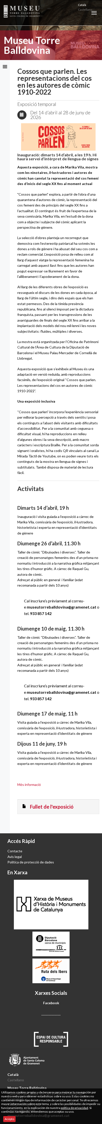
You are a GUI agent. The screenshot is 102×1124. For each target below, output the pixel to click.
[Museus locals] (51, 944)
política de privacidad (74, 1108)
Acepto (9, 1119)
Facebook (50, 1003)
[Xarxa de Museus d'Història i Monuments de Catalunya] (51, 904)
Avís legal (14, 857)
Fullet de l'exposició (52, 807)
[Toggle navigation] (94, 12)
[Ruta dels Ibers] (51, 971)
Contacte (14, 851)
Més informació (29, 784)
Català (82, 5)
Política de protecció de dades (30, 862)
